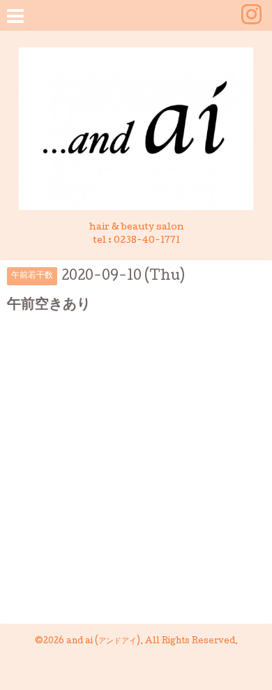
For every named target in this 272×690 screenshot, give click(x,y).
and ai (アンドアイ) (103, 642)
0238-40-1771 (147, 241)
